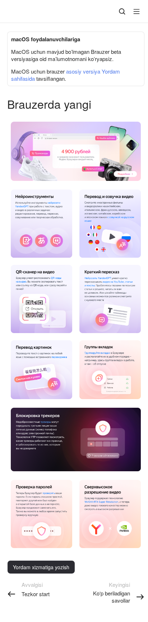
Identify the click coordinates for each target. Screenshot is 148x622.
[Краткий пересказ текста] (129, 282)
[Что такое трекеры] (37, 415)
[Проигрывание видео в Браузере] (109, 196)
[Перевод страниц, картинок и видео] (34, 347)
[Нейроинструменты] (34, 196)
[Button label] (136, 11)
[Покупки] (125, 174)
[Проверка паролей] (33, 487)
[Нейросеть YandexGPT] (54, 203)
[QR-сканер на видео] (35, 272)
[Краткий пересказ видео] (113, 282)
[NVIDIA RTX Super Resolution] (102, 490)
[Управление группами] (98, 347)
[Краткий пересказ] (102, 272)
